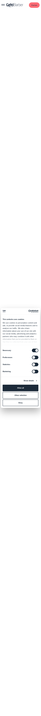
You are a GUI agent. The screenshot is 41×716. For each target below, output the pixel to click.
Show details (29, 381)
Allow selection (20, 395)
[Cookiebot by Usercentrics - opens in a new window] (28, 311)
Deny (20, 403)
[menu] (3, 5)
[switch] (35, 357)
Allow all (20, 388)
